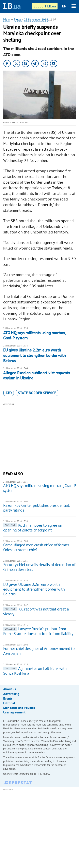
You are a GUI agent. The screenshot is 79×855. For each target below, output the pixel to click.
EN (64, 6)
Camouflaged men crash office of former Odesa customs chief (36, 547)
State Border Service (37, 393)
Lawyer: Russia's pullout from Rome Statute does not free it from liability (38, 631)
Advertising (11, 694)
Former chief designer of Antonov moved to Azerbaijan (39, 651)
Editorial (9, 703)
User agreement (14, 712)
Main (6, 19)
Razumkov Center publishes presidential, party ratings (36, 508)
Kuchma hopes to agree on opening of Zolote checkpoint (32, 528)
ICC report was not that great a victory (36, 611)
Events (8, 698)
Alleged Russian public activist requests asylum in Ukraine (36, 375)
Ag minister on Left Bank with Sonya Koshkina (35, 671)
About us (9, 689)
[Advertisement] (39, 437)
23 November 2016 (36, 19)
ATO (8, 393)
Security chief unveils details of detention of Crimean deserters (39, 567)
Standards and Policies (19, 708)
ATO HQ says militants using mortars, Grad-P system (34, 335)
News (18, 19)
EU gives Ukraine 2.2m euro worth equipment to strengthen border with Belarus (34, 355)
